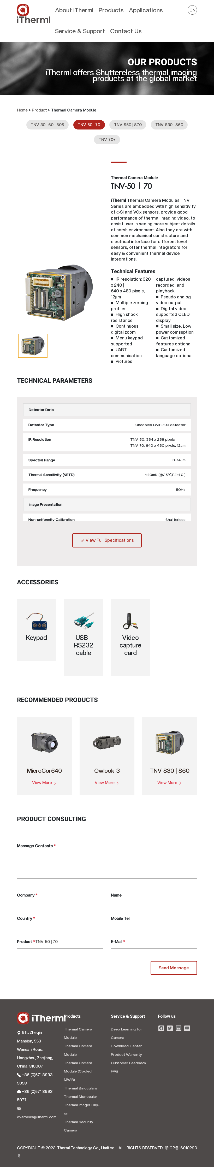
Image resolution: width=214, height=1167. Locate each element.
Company (27, 895)
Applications (146, 10)
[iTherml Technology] (34, 21)
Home (22, 110)
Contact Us (126, 30)
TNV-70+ (107, 139)
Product (39, 110)
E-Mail (118, 941)
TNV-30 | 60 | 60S (47, 124)
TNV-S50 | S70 (128, 124)
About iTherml (74, 10)
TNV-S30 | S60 (169, 124)
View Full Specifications (109, 540)
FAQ (114, 1071)
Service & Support (80, 30)
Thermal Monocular (80, 1096)
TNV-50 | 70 (89, 124)
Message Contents (36, 846)
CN (192, 10)
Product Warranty (126, 1054)
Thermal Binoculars (80, 1088)
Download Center (126, 1046)
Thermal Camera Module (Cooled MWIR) (78, 1071)
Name (116, 895)
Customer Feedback (128, 1063)
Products (111, 10)
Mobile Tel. (120, 918)
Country (26, 918)
